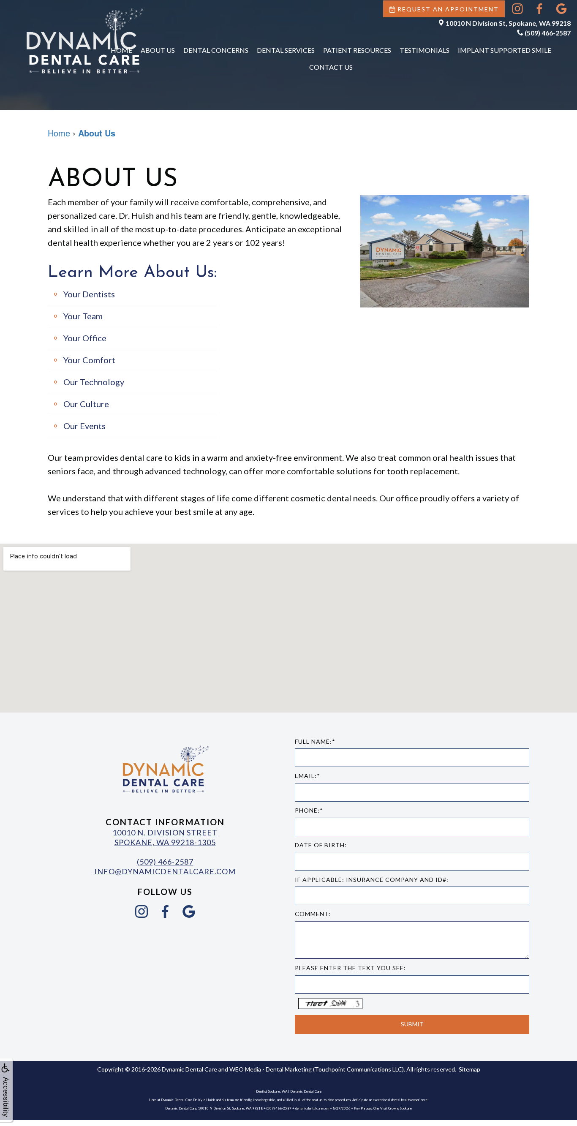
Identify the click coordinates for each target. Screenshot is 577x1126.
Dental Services (286, 50)
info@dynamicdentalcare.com (165, 871)
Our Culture (86, 404)
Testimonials (424, 50)
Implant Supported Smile (504, 50)
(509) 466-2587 (548, 33)
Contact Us (331, 67)
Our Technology (93, 382)
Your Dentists (89, 294)
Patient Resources (357, 50)
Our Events (84, 426)
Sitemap (469, 1069)
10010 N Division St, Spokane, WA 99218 (508, 23)
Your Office (84, 338)
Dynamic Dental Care (189, 1069)
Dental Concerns (215, 50)
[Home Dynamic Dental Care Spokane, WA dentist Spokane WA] (84, 40)
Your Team (83, 316)
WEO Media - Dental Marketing (270, 1069)
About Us (158, 50)
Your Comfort (89, 360)
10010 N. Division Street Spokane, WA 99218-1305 (165, 837)
